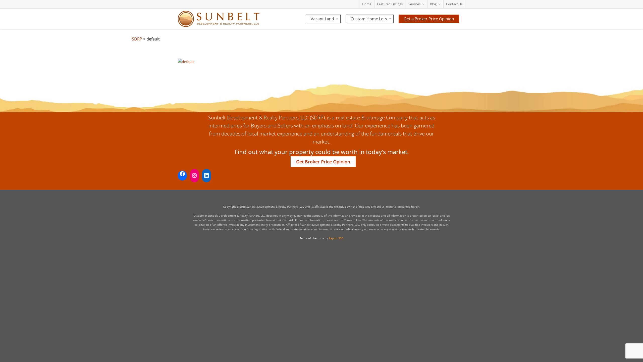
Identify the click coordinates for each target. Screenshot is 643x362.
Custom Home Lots (369, 19)
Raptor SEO (336, 238)
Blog (433, 4)
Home (366, 4)
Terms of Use (308, 238)
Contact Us (454, 4)
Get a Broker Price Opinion (429, 19)
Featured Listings (390, 4)
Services (414, 4)
